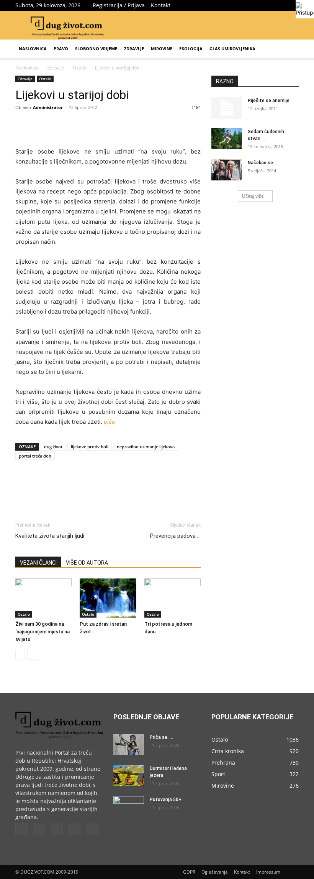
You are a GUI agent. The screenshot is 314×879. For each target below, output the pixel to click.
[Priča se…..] (128, 744)
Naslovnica (33, 48)
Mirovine (161, 48)
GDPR (189, 872)
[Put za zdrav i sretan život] (108, 597)
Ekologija (191, 48)
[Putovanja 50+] (128, 807)
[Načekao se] (226, 169)
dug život (53, 446)
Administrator (48, 107)
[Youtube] (293, 5)
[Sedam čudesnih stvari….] (226, 138)
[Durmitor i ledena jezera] (128, 775)
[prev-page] (20, 654)
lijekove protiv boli (89, 446)
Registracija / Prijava (119, 5)
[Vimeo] (267, 5)
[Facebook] (242, 5)
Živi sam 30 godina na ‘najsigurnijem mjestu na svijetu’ (42, 631)
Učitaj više (253, 196)
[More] (139, 124)
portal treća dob (35, 456)
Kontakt (160, 5)
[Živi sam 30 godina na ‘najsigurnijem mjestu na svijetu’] (43, 597)
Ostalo (80, 67)
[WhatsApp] (121, 124)
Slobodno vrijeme (96, 48)
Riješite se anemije (268, 100)
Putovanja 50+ (166, 799)
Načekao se (260, 162)
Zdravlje (134, 48)
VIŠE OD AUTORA (87, 563)
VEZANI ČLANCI (38, 563)
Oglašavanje (214, 872)
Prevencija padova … (175, 535)
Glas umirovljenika (232, 48)
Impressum (268, 872)
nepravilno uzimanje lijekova (146, 446)
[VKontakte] (280, 5)
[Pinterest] (103, 124)
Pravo (61, 48)
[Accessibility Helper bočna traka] (305, 9)
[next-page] (32, 654)
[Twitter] (255, 5)
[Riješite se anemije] (226, 108)
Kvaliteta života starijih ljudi (49, 535)
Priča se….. (161, 737)
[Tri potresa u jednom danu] (172, 597)
